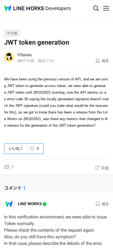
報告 (105, 61)
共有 (105, 168)
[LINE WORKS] (24, 8)
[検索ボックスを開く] (96, 8)
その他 (12, 33)
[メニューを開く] (106, 8)
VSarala (24, 54)
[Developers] (58, 8)
